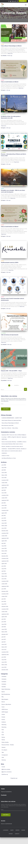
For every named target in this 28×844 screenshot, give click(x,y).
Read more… (10, 53)
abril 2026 (4, 470)
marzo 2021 (4, 573)
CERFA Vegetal (5, 711)
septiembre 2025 (5, 485)
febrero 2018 (4, 631)
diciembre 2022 (5, 530)
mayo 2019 (4, 604)
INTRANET (11, 833)
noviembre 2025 (5, 480)
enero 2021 (4, 578)
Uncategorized (5, 754)
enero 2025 (4, 492)
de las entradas (6, 769)
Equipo (11, 830)
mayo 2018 (4, 624)
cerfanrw (3, 455)
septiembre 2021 (5, 561)
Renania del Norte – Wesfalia (8, 744)
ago (9, 55)
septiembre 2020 (5, 586)
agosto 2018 (4, 616)
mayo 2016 (4, 659)
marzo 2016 (4, 662)
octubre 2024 (4, 497)
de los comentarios (7, 771)
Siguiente (16, 385)
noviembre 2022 (5, 533)
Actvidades (4, 681)
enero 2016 (4, 667)
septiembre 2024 (5, 500)
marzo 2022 (4, 548)
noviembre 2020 (5, 581)
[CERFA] (2, 5)
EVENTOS (17, 830)
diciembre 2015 (5, 669)
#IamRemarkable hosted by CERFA (9, 262)
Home (8, 455)
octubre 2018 (4, 611)
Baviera (2, 44)
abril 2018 (4, 626)
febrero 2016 (4, 664)
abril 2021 (4, 571)
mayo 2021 (4, 568)
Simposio (3, 747)
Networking (4, 724)
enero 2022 (4, 553)
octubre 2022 (4, 535)
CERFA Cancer (5, 709)
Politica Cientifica (5, 742)
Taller (3, 752)
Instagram (15, 1)
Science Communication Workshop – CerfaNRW (11, 441)
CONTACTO (17, 833)
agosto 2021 (4, 563)
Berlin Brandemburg (6, 694)
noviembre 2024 (5, 495)
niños (3, 732)
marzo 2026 (4, 472)
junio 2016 (4, 657)
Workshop (4, 759)
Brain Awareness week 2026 (7, 425)
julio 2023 (4, 515)
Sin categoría (4, 749)
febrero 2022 (4, 550)
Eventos (3, 719)
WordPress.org (5, 774)
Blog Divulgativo (5, 699)
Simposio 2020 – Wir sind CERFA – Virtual (11, 370)
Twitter (10, 1)
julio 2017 (4, 636)
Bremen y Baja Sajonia (6, 704)
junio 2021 (4, 566)
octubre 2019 (4, 596)
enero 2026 (4, 477)
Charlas (3, 714)
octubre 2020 (4, 583)
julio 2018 (4, 619)
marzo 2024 (4, 505)
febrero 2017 (4, 646)
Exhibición (4, 722)
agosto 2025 (4, 487)
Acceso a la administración (6, 823)
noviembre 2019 (5, 593)
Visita (3, 757)
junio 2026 (4, 464)
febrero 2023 (4, 525)
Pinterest (17, 1)
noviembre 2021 (5, 558)
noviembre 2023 (5, 510)
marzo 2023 (4, 523)
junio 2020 (4, 588)
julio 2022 (4, 543)
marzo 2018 (4, 629)
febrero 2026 (4, 475)
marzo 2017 (4, 644)
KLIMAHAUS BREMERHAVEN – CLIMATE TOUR (12, 417)
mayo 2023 (4, 520)
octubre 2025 (4, 482)
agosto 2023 (4, 512)
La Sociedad (5, 830)
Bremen (3, 701)
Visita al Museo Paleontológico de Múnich (11, 45)
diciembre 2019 (5, 591)
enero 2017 (4, 649)
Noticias (3, 737)
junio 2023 (4, 518)
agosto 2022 (4, 540)
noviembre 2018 (5, 609)
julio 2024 (4, 502)
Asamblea (4, 686)
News (3, 729)
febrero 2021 (4, 576)
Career (3, 706)
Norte (3, 734)
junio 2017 (4, 639)
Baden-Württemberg (6, 689)
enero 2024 (4, 507)
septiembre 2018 (5, 614)
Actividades (3, 114)
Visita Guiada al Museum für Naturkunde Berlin (11, 420)
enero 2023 (4, 528)
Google (12, 1)
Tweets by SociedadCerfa (6, 791)
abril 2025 (4, 490)
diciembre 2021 (5, 556)
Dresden (3, 717)
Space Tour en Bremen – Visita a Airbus (10, 428)
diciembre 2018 (5, 606)
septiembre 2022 (5, 538)
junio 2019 (4, 601)
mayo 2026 (4, 467)
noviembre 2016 (5, 652)
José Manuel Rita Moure (7, 458)
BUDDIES (23, 830)
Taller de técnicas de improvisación (9, 334)
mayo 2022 (4, 545)
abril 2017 (4, 641)
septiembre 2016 (5, 654)
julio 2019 (4, 598)
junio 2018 (4, 621)
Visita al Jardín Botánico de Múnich (9, 81)
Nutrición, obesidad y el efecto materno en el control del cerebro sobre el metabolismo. (14, 451)
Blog (2, 696)
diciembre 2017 (5, 634)
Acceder (3, 766)
